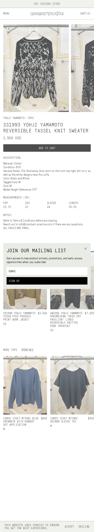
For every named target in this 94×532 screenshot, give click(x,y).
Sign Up (14, 281)
